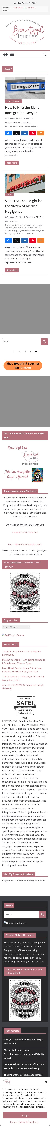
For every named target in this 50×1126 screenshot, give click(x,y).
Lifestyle (9, 195)
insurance (9, 228)
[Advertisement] (25, 309)
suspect (15, 233)
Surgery (8, 233)
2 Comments (25, 122)
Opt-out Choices (17, 1122)
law (15, 228)
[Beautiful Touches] (5, 54)
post (37, 231)
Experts (28, 225)
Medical (37, 228)
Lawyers (34, 126)
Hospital (41, 225)
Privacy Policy (32, 1122)
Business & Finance (13, 101)
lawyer (27, 126)
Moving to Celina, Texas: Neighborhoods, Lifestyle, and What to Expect (24, 1054)
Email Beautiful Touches (25, 532)
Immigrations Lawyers (15, 126)
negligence (25, 231)
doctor (15, 225)
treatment (23, 233)
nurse (32, 231)
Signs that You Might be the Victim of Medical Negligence (23, 206)
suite (42, 231)
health (34, 225)
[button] (45, 1081)
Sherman (29, 118)
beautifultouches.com (25, 707)
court (9, 225)
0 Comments (12, 221)
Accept (25, 1115)
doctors (21, 225)
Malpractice (28, 228)
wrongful (30, 233)
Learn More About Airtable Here (25, 544)
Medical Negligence (12, 231)
